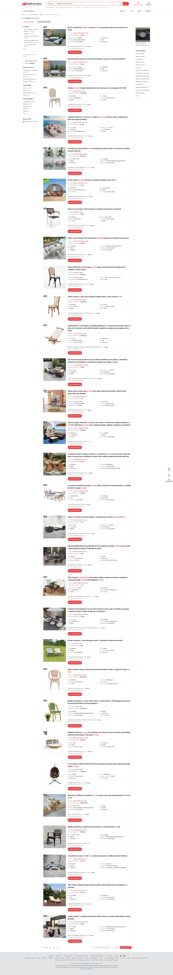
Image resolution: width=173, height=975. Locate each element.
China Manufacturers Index (82, 960)
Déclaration (59, 955)
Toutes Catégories (29, 11)
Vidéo (45, 27)
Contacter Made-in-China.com (97, 955)
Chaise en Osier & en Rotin (31, 37)
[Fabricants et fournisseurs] (31, 4)
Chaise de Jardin (69, 7)
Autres (26, 95)
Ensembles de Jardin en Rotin (144, 73)
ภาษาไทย (122, 958)
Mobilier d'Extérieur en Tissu (143, 87)
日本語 (56, 958)
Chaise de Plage (59, 7)
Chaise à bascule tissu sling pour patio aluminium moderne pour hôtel (95, 640)
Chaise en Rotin (86, 7)
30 (53, 947)
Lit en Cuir (103, 7)
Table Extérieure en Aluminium (144, 76)
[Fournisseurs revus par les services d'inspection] (31, 61)
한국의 (100, 958)
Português (80, 958)
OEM (27, 88)
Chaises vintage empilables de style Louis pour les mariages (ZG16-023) (97, 88)
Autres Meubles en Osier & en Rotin (31, 30)
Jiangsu (27, 106)
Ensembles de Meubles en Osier (144, 70)
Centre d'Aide (51, 955)
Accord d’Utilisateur (68, 955)
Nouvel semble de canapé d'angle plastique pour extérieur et (97, 517)
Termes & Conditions (87, 968)
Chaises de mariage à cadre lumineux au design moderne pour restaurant (94, 209)
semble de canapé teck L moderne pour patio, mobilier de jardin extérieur (97, 856)
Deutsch (74, 958)
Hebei (26, 111)
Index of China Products (97, 960)
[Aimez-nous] (121, 955)
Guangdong (29, 101)
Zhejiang (27, 104)
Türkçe (128, 958)
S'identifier (148, 5)
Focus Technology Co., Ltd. (85, 963)
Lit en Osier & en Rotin (30, 45)
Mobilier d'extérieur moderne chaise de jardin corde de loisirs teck (94, 827)
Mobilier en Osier (140, 93)
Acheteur (122, 11)
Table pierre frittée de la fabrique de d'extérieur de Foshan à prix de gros (98, 238)
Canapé (29, 34)
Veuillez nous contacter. (31, 121)
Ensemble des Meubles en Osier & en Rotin (31, 41)
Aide (132, 11)
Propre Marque (29, 93)
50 (57, 947)
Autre (26, 77)
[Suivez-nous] (124, 955)
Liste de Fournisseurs (44, 22)
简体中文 (45, 958)
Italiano (87, 958)
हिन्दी (118, 958)
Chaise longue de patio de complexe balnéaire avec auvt (92, 180)
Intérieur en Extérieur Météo (143, 90)
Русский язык (93, 958)
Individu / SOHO (29, 81)
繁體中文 (51, 958)
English (39, 958)
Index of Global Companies (111, 960)
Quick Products (70, 960)
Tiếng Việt (134, 958)
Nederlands (112, 958)
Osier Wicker (139, 84)
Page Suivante (125, 947)
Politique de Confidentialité (81, 955)
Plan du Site (109, 955)
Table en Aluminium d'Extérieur (144, 79)
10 (50, 947)
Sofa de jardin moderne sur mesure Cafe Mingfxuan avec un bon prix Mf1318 (96, 59)
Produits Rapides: (50, 7)
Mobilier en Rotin (95, 7)
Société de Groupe (29, 79)
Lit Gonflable (77, 7)
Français (62, 958)
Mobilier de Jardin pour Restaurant (145, 81)
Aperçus (116, 955)
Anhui (26, 109)
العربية (105, 958)
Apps (139, 11)
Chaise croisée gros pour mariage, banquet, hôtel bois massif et (95, 297)
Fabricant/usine (30, 74)
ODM (27, 90)
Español (68, 958)
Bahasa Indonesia (143, 958)
